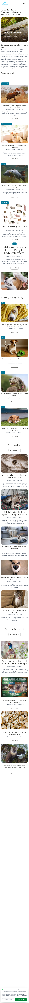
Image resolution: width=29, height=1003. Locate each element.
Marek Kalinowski (11, 551)
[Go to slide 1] (23, 39)
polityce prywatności (15, 996)
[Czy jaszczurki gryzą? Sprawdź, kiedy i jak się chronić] (14, 29)
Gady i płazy (7, 29)
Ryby (3, 164)
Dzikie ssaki (5, 83)
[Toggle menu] (26, 3)
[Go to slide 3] (25, 39)
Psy (14, 243)
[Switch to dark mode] (24, 3)
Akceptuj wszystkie (21, 999)
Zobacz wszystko (14, 78)
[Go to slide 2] (24, 39)
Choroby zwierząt (6, 124)
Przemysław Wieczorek (10, 149)
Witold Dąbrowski (7, 36)
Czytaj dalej (14, 267)
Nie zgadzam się (8, 999)
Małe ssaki (4, 202)
